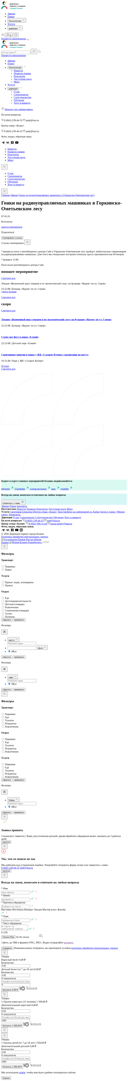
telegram (5, 488)
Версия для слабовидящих (18, 109)
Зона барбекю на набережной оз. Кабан (79, 511)
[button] (64, 909)
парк (11, 677)
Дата (40, 648)
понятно (6, 842)
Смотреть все (8, 278)
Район (12, 800)
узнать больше (9, 291)
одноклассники (38, 488)
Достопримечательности (18, 601)
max (53, 488)
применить (19, 620)
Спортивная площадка (17, 610)
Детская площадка (15, 604)
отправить (7, 948)
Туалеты (9, 720)
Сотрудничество (22, 97)
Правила (31, 509)
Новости (18, 70)
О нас (17, 91)
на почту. (69, 942)
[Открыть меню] (28, 39)
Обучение (19, 100)
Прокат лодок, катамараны (19, 582)
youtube (65, 488)
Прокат (9, 585)
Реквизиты (14, 514)
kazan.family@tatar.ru (61, 523)
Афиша (11, 13)
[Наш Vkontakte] (8, 531)
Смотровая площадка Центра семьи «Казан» (33, 511)
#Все (14, 651)
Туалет (8, 613)
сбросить (6, 620)
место (11, 640)
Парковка (10, 566)
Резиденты (19, 76)
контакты (22, 506)
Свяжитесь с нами (11, 503)
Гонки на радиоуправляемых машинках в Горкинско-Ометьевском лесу (57, 195)
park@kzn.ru (53, 520)
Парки (10, 16)
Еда (7, 598)
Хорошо (6, 1078)
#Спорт (5, 366)
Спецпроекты (21, 94)
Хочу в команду (22, 103)
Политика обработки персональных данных (24, 536)
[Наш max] (21, 531)
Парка (8, 569)
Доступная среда (23, 79)
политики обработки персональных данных (94, 948)
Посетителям (15, 21)
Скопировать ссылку (12, 238)
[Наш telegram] (3, 531)
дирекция (13, 28)
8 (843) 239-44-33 (34, 520)
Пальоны (10, 616)
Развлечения (11, 607)
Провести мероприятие (13, 38)
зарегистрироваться (11, 227)
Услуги (11, 24)
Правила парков (22, 73)
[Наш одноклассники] (12, 531)
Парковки (10, 714)
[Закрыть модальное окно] (4, 546)
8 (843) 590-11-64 (37, 523)
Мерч (17, 82)
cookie (22, 1072)
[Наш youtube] (17, 531)
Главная (5, 195)
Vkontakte (20, 488)
